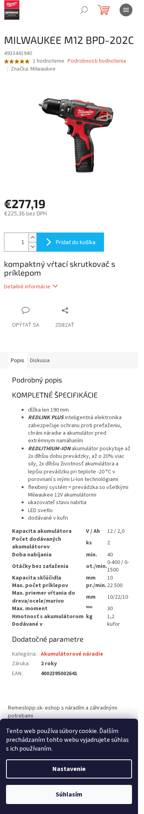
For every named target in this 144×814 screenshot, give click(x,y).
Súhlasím (69, 794)
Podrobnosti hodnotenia (97, 61)
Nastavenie (69, 769)
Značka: (33, 69)
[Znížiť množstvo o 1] (32, 246)
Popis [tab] (17, 361)
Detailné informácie (27, 287)
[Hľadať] (84, 10)
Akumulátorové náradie (72, 654)
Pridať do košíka (76, 241)
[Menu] (126, 10)
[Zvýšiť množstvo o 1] (32, 237)
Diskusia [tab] (40, 361)
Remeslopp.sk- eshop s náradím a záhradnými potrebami (62, 711)
